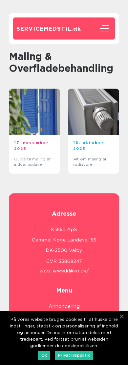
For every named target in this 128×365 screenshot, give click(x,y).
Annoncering (64, 306)
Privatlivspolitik (74, 355)
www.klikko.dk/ (71, 271)
